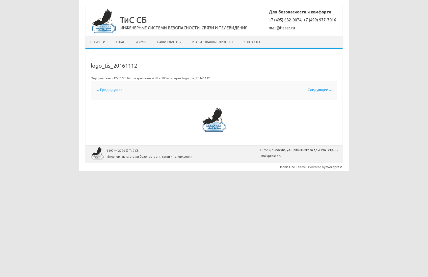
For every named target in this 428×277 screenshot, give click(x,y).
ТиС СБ (133, 19)
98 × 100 (160, 78)
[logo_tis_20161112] (214, 119)
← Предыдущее (109, 90)
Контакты (252, 42)
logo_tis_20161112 (196, 78)
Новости (97, 42)
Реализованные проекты (212, 42)
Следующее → (320, 90)
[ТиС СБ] (104, 32)
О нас (120, 42)
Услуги (141, 42)
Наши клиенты (169, 42)
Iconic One (287, 167)
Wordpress (334, 167)
